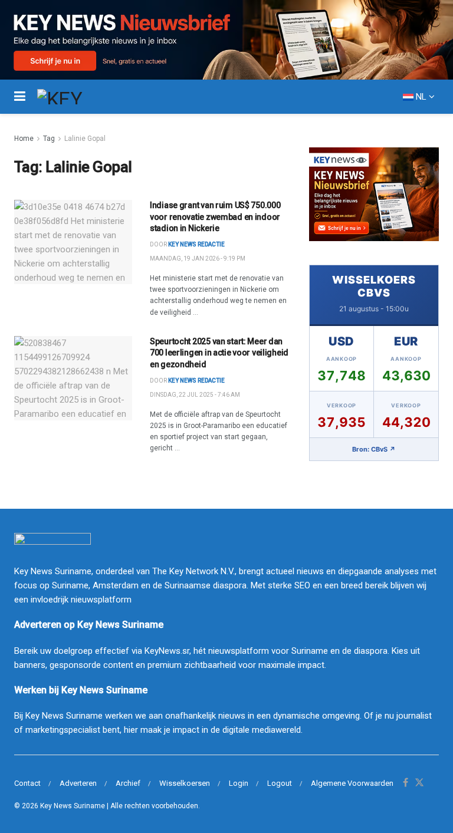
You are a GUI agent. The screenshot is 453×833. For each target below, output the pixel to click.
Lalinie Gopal (85, 138)
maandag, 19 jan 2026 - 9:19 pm (197, 258)
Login (238, 783)
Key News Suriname (72, 806)
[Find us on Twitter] (419, 783)
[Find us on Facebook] (405, 783)
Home (24, 138)
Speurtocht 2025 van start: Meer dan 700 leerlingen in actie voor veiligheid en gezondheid (219, 353)
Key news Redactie (196, 244)
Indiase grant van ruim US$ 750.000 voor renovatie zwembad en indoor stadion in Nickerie (215, 216)
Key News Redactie (196, 380)
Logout (279, 783)
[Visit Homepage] (81, 96)
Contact (27, 783)
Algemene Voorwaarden (352, 783)
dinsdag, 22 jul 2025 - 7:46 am (195, 394)
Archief (128, 783)
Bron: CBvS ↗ (374, 449)
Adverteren (78, 783)
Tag (49, 138)
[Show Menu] (19, 97)
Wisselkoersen (184, 783)
